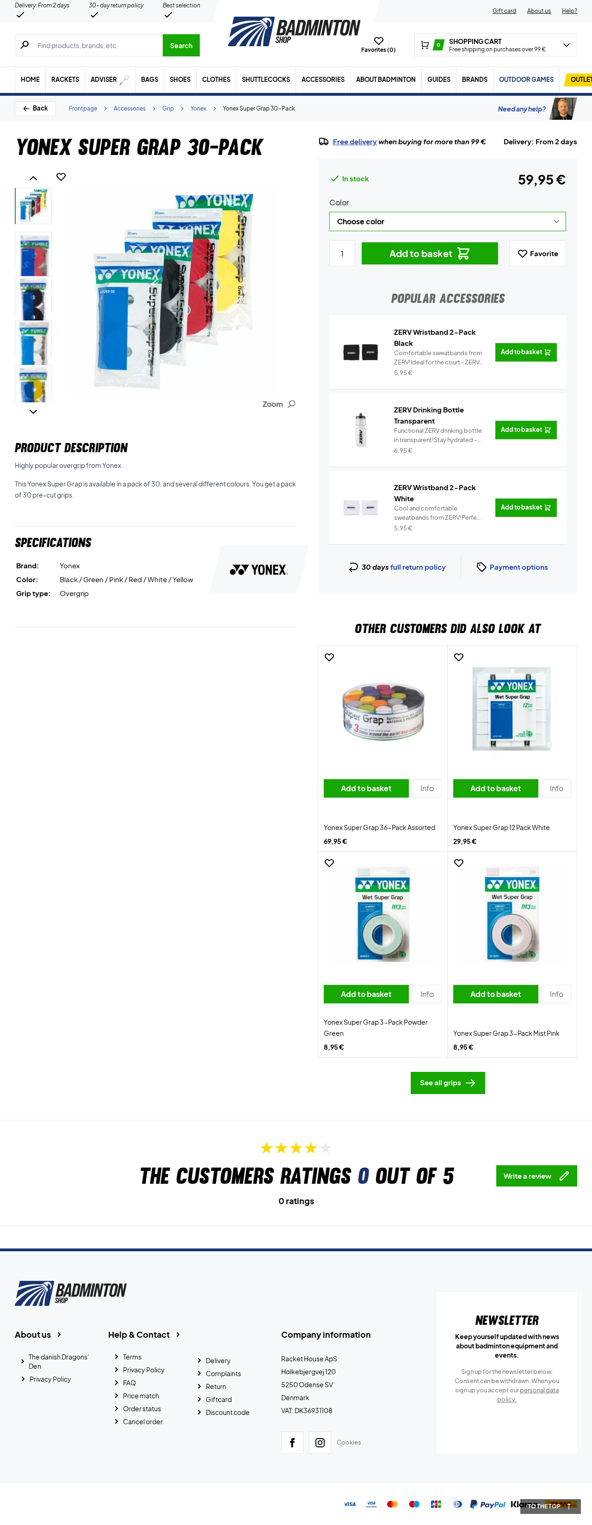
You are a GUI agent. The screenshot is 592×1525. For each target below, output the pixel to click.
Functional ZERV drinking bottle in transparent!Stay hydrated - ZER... (438, 435)
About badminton (386, 79)
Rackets (65, 79)
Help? (569, 10)
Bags (149, 79)
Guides (438, 79)
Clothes (216, 79)
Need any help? (522, 109)
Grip (168, 108)
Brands (474, 79)
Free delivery (355, 141)
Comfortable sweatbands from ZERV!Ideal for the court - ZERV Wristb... (438, 358)
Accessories (323, 79)
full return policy (418, 566)
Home (30, 79)
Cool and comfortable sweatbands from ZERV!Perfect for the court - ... (438, 513)
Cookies (349, 1442)
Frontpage (83, 108)
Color (339, 202)
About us (539, 10)
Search (181, 45)
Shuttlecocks (266, 79)
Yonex (198, 108)
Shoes (180, 79)
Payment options (519, 566)
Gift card (504, 10)
